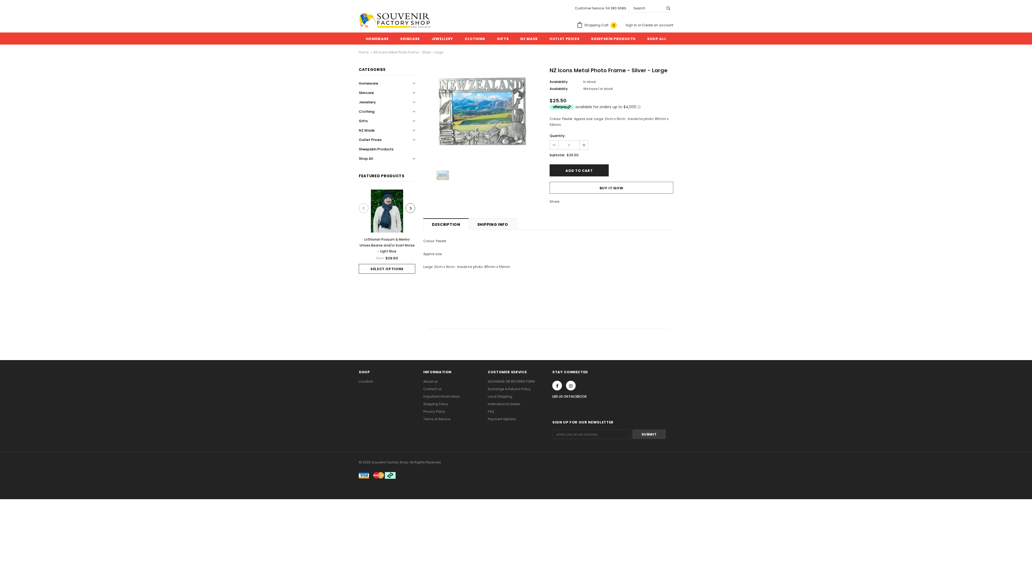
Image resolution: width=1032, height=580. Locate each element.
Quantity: (557, 135)
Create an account (657, 25)
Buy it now (612, 188)
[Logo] (395, 20)
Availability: (559, 81)
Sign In (632, 25)
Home (363, 52)
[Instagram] (571, 385)
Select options (387, 268)
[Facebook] (557, 385)
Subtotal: (557, 155)
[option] (387, 232)
